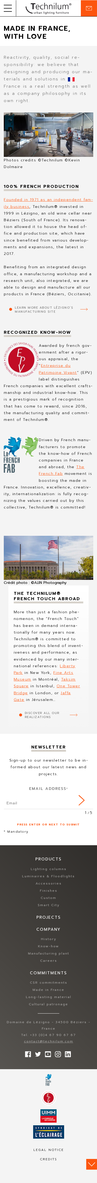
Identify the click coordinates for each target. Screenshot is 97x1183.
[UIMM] (48, 1116)
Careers (48, 960)
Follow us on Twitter (37, 1053)
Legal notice (48, 1149)
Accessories (49, 883)
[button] (8, 8)
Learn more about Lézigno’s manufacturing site (44, 309)
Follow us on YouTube (47, 1053)
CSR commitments (48, 982)
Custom (48, 897)
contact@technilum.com (48, 1041)
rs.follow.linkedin (67, 1053)
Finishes (48, 890)
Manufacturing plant (48, 953)
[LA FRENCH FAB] (48, 1080)
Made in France (48, 989)
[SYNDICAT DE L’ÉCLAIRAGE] (48, 1132)
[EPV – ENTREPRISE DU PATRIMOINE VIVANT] (48, 1098)
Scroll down (91, 1164)
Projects (48, 917)
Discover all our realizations (42, 715)
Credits (48, 1159)
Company (48, 929)
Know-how (48, 946)
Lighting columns (49, 869)
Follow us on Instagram (57, 1053)
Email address (48, 789)
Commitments (48, 973)
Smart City (49, 905)
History (48, 939)
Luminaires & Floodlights (48, 876)
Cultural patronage (48, 1004)
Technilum (48, 8)
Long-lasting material (48, 997)
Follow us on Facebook (27, 1053)
